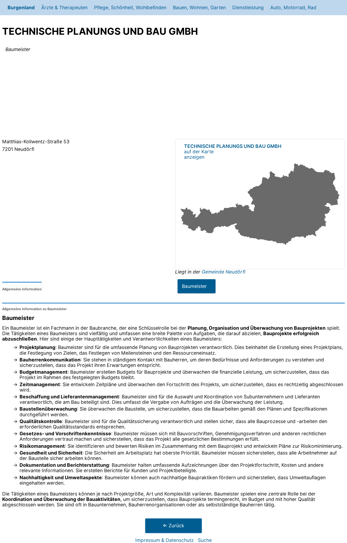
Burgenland (21, 7)
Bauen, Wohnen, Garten (199, 7)
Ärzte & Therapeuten (64, 7)
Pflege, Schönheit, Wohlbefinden (130, 7)
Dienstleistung (248, 7)
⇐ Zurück (173, 525)
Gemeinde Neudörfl (223, 272)
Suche (205, 540)
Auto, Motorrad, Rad (293, 7)
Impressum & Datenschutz (164, 540)
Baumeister (194, 286)
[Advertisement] (173, 97)
